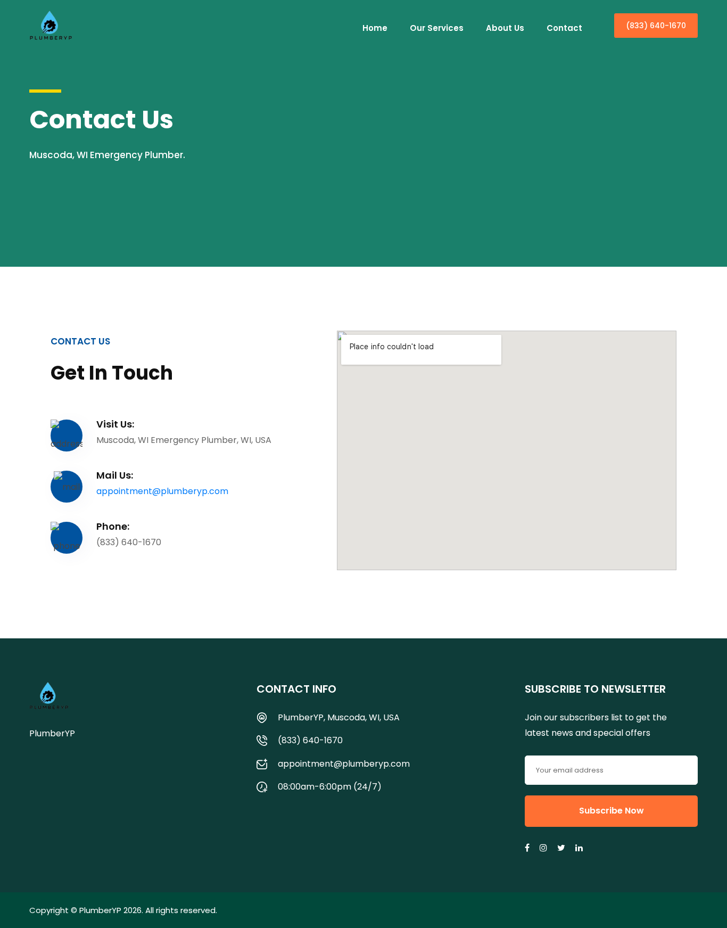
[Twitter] (562, 848)
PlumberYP (100, 910)
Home (374, 28)
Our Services (437, 28)
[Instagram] (544, 848)
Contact (564, 28)
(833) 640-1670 (656, 25)
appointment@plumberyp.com (162, 491)
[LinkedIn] (579, 848)
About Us (505, 28)
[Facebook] (528, 848)
